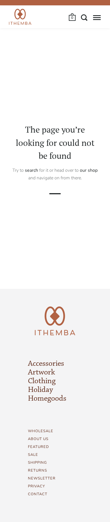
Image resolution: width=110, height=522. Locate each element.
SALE (33, 454)
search (31, 170)
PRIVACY (36, 486)
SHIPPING (37, 462)
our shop (89, 170)
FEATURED (38, 446)
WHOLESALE (40, 431)
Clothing (42, 381)
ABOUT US (38, 438)
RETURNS (37, 470)
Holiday (40, 390)
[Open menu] (97, 17)
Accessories (46, 364)
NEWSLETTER (42, 478)
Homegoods (47, 399)
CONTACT (37, 494)
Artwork (41, 372)
